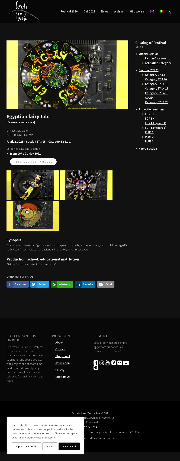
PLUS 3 (149, 141)
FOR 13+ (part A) (155, 123)
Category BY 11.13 (60, 142)
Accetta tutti (69, 446)
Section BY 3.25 (36, 142)
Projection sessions (151, 109)
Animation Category (158, 63)
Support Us (62, 377)
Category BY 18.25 (156, 102)
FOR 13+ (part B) (155, 128)
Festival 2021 (15, 142)
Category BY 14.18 (156, 88)
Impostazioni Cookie (26, 446)
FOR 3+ (149, 114)
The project (62, 356)
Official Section (149, 54)
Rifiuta (50, 446)
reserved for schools (33, 161)
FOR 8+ (149, 118)
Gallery (59, 370)
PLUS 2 (149, 137)
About (59, 342)
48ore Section (148, 149)
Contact (60, 349)
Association (62, 363)
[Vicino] (82, 418)
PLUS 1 (149, 132)
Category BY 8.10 (156, 79)
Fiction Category (155, 58)
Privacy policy (90, 426)
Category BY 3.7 (155, 75)
